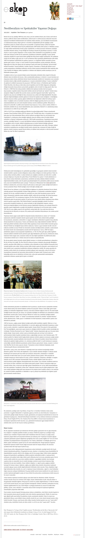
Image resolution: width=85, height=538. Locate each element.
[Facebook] (70, 19)
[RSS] (68, 19)
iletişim (69, 14)
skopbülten (70, 10)
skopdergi (70, 8)
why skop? (79, 6)
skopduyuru (70, 12)
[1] (48, 182)
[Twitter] (73, 19)
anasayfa (69, 4)
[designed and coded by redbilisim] (76, 535)
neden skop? (70, 6)
